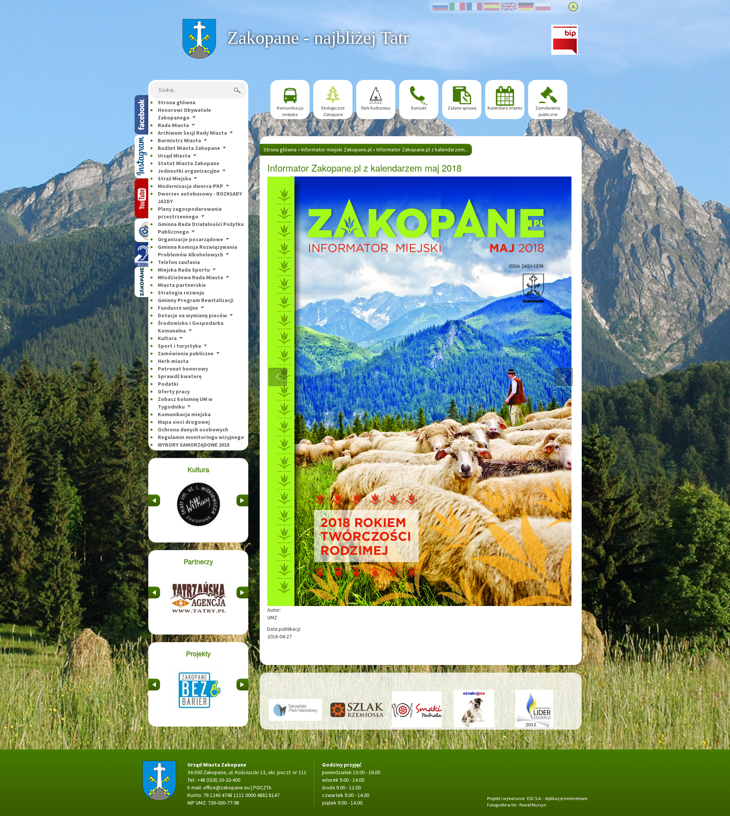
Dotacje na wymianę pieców (192, 315)
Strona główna (199, 22)
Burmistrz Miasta (179, 140)
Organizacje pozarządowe (190, 239)
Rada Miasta (173, 125)
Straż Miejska (174, 178)
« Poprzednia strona (277, 377)
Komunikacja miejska (184, 414)
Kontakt (419, 108)
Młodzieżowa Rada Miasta (190, 277)
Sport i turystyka (179, 345)
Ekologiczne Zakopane (332, 111)
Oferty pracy (174, 391)
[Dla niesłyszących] (141, 254)
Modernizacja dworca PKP (190, 186)
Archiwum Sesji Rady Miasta (192, 132)
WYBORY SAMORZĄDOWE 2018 (193, 444)
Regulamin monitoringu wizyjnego (201, 437)
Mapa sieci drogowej (184, 421)
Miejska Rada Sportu (184, 269)
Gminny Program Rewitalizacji (195, 300)
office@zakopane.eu (226, 787)
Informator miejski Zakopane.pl (336, 149)
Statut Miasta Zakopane (188, 163)
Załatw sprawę (462, 108)
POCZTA (262, 787)
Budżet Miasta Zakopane (189, 148)
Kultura (167, 338)
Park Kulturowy (375, 108)
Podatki (168, 383)
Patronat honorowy (183, 368)
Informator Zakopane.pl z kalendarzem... (422, 149)
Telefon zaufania (179, 262)
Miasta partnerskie (182, 285)
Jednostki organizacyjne (189, 170)
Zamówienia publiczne (186, 353)
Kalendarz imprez (504, 108)
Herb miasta (173, 361)
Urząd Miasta (174, 155)
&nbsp (154, 498)
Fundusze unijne (178, 307)
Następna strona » (563, 377)
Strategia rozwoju (181, 292)
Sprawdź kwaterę (180, 376)
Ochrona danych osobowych (193, 429)
